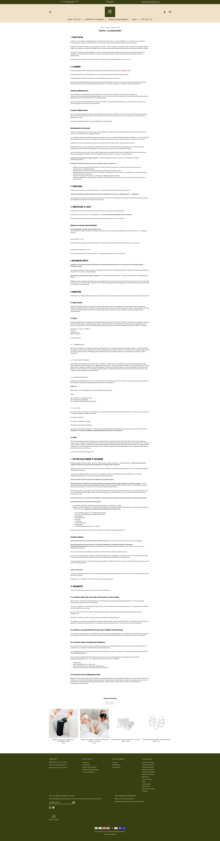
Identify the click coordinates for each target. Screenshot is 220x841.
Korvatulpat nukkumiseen (148, 772)
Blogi (134, 19)
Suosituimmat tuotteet (148, 762)
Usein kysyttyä (86, 764)
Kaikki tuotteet (75, 19)
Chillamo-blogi (116, 764)
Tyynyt (143, 781)
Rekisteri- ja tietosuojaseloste (90, 769)
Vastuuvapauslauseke (88, 772)
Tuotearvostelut (116, 767)
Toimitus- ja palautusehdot (89, 767)
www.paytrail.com (75, 337)
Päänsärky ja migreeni (148, 774)
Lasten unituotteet (147, 779)
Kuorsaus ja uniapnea (94, 19)
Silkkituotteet (145, 776)
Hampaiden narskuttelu (148, 769)
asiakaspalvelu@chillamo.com (79, 658)
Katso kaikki (110, 703)
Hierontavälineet (146, 784)
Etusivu (102, 27)
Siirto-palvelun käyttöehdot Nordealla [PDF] (83, 401)
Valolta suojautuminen (118, 19)
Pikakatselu (63, 736)
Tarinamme (115, 762)
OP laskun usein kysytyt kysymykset (81, 425)
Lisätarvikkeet (145, 786)
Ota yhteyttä (146, 19)
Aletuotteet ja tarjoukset (148, 788)
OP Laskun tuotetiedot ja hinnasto (80, 421)
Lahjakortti (145, 791)
